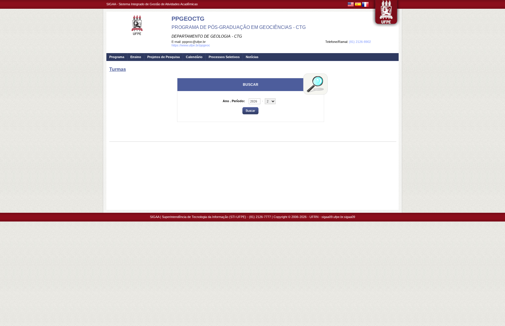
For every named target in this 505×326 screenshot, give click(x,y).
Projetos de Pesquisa (163, 57)
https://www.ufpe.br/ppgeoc (191, 45)
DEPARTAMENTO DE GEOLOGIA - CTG (207, 36)
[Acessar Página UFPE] (386, 14)
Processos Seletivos (224, 57)
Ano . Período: (234, 101)
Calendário (194, 57)
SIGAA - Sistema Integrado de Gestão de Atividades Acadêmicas (152, 4)
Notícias (252, 57)
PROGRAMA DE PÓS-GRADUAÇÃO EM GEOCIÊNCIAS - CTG (239, 27)
